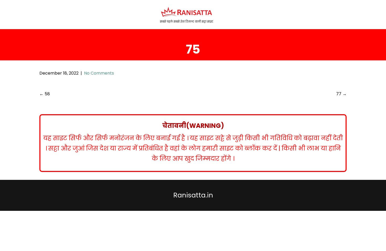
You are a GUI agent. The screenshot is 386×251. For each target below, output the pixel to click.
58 (44, 94)
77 (341, 94)
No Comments (99, 73)
